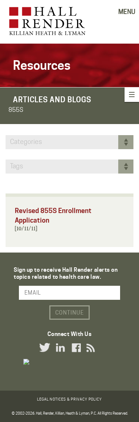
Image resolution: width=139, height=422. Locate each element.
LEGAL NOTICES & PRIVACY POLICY (69, 399)
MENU (126, 12)
